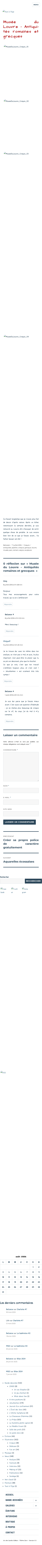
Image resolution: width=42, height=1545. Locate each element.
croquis (21, 548)
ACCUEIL (10, 1494)
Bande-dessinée (11, 1383)
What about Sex (20, 1396)
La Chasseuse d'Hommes (19, 1416)
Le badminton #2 (23, 1333)
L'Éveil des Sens (15, 1409)
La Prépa (13, 1419)
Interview (13, 1466)
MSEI (8, 1346)
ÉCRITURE (10, 1510)
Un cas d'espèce (20, 1389)
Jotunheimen (14, 1403)
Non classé (9, 1479)
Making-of (13, 1469)
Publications (14, 1473)
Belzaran (6, 545)
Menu (36, 5)
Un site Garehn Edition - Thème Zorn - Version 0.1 (19, 1540)
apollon (15, 548)
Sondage (12, 1476)
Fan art (12, 1449)
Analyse (12, 1459)
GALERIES (10, 1505)
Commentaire (10, 750)
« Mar (2, 1296)
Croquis (27, 545)
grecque (28, 548)
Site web (7, 809)
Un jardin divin (15, 1433)
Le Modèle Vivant (16, 1426)
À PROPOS (10, 1527)
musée (6, 550)
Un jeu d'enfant (20, 1393)
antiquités (7, 548)
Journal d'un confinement (19, 1406)
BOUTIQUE (10, 1521)
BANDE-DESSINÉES (14, 1500)
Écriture (8, 1436)
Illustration (9, 1439)
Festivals (13, 1463)
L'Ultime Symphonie (17, 1413)
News (7, 1456)
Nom (6, 786)
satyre (21, 550)
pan (10, 550)
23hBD (11, 1386)
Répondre (8, 604)
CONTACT (10, 1532)
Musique (8, 1453)
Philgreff (6, 641)
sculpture (28, 550)
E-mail (7, 798)
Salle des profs (15, 1429)
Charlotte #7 (22, 1309)
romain (16, 550)
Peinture (8, 1483)
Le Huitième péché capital (19, 1423)
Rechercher (4, 877)
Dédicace (12, 1446)
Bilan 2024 (21, 1358)
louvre (34, 548)
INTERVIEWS (11, 1516)
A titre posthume (16, 1399)
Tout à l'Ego (9, 1486)
